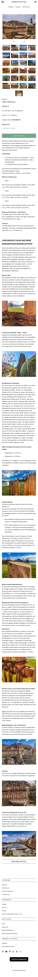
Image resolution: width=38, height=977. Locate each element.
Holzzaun (18, 7)
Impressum (5, 927)
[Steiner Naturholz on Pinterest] (10, 952)
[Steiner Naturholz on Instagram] (13, 952)
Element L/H (5, 124)
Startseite (10, 7)
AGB (3, 923)
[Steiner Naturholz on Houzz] (17, 952)
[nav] (2, 2)
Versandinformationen (8, 946)
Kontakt (4, 904)
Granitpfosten (6, 894)
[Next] (24, 41)
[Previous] (14, 41)
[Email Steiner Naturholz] (20, 952)
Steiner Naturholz (21, 970)
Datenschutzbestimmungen (9, 933)
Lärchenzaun (5, 888)
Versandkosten (19, 110)
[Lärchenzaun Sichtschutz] (19, 26)
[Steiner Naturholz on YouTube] (6, 952)
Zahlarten (4, 943)
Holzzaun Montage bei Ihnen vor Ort (12, 914)
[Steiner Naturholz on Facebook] (3, 952)
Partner (4, 910)
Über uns (4, 907)
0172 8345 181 (16, 120)
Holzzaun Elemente (7, 891)
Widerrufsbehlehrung (7, 930)
